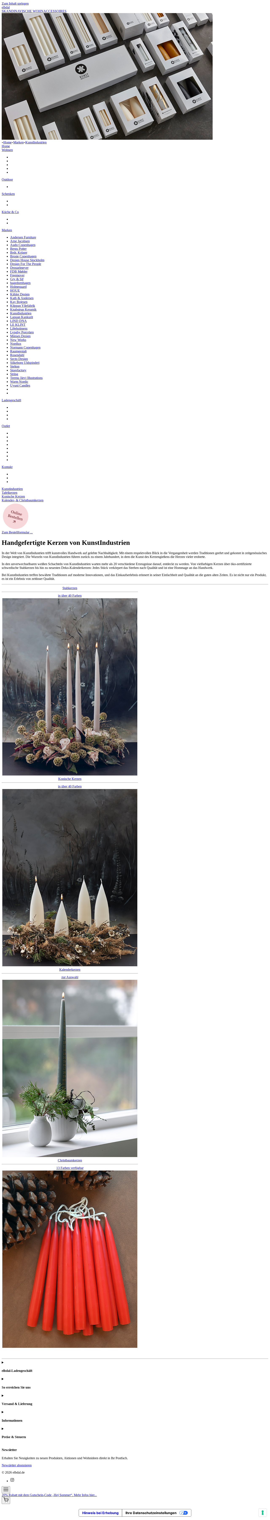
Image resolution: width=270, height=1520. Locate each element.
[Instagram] (12, 1481)
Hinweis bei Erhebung (100, 1513)
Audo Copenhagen (22, 245)
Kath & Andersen (22, 298)
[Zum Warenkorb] (6, 1500)
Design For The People (25, 264)
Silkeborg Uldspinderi (24, 362)
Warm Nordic (19, 381)
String (14, 374)
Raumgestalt (18, 351)
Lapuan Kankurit (21, 317)
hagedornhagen (20, 283)
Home (7, 142)
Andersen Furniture (23, 237)
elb (6, 7)
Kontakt (7, 467)
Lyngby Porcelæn (22, 332)
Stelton (14, 366)
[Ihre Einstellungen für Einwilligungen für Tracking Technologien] (263, 1513)
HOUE (15, 290)
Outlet (6, 426)
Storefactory (18, 370)
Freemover (17, 275)
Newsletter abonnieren (17, 1465)
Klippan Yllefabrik (22, 305)
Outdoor (7, 179)
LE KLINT (18, 324)
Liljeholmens (18, 328)
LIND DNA (18, 321)
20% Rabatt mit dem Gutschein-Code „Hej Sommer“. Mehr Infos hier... (49, 1495)
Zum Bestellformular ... (17, 532)
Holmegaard (18, 286)
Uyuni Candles (20, 385)
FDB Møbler (18, 271)
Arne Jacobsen (20, 241)
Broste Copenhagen (23, 256)
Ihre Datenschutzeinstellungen (151, 1513)
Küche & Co (10, 212)
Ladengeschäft (11, 400)
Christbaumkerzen (70, 1164)
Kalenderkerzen (69, 973)
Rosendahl (17, 355)
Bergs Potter (18, 248)
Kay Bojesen (18, 302)
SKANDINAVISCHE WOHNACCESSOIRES (34, 11)
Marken (18, 142)
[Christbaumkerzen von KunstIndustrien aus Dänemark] (69, 1346)
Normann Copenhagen (25, 347)
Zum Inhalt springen (15, 3)
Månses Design (20, 336)
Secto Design (19, 359)
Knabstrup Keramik (23, 309)
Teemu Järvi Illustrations (26, 378)
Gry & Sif (16, 279)
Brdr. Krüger (18, 252)
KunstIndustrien (36, 142)
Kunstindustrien (12, 489)
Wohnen (7, 150)
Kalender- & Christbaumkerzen (22, 500)
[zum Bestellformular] (15, 528)
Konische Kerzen (13, 496)
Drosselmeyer (19, 267)
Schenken (8, 194)
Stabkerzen (70, 591)
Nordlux (15, 343)
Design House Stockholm (27, 260)
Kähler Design (20, 294)
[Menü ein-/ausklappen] (6, 1489)
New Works (18, 340)
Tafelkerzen (9, 492)
